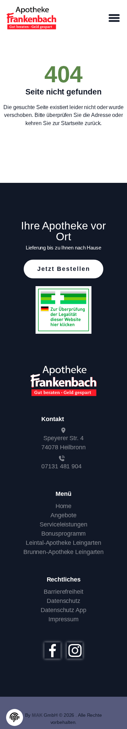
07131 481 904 (61, 466)
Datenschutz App (63, 610)
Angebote (63, 515)
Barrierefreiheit (63, 591)
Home (64, 506)
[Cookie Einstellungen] (14, 717)
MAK (37, 715)
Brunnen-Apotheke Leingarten (63, 552)
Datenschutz (63, 600)
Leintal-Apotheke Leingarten (63, 542)
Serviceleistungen (63, 524)
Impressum (63, 619)
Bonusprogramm (63, 533)
